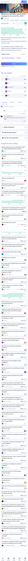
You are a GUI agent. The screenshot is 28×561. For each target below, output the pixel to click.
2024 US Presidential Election (8, 58)
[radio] (16, 23)
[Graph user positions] (13, 23)
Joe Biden (18, 58)
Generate (23, 54)
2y (12, 116)
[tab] (4, 102)
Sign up (24, 1)
